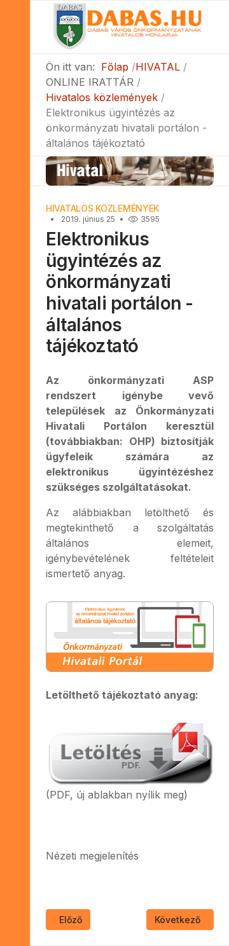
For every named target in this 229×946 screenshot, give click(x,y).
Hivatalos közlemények (102, 208)
